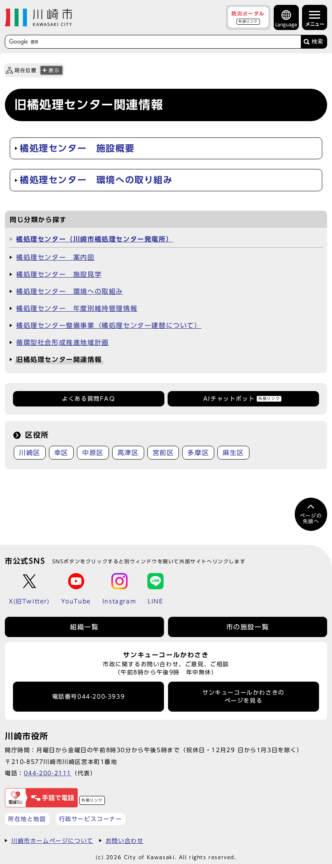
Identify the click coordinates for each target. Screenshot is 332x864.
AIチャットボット (241, 399)
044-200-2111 (47, 773)
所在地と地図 (27, 819)
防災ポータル (248, 17)
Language (286, 24)
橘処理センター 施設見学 (59, 274)
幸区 (61, 452)
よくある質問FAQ (88, 399)
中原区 (93, 452)
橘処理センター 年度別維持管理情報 (76, 308)
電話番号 (88, 696)
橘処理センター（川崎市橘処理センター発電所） (94, 239)
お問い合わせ (125, 841)
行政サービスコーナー (90, 819)
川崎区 (29, 452)
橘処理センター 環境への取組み (69, 291)
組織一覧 (84, 627)
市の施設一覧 (247, 627)
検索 (317, 41)
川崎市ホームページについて (52, 841)
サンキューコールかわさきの (243, 697)
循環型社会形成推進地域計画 (62, 342)
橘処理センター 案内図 (55, 257)
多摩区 (198, 452)
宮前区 (163, 452)
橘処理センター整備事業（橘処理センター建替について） (109, 325)
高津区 (128, 452)
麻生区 (233, 452)
